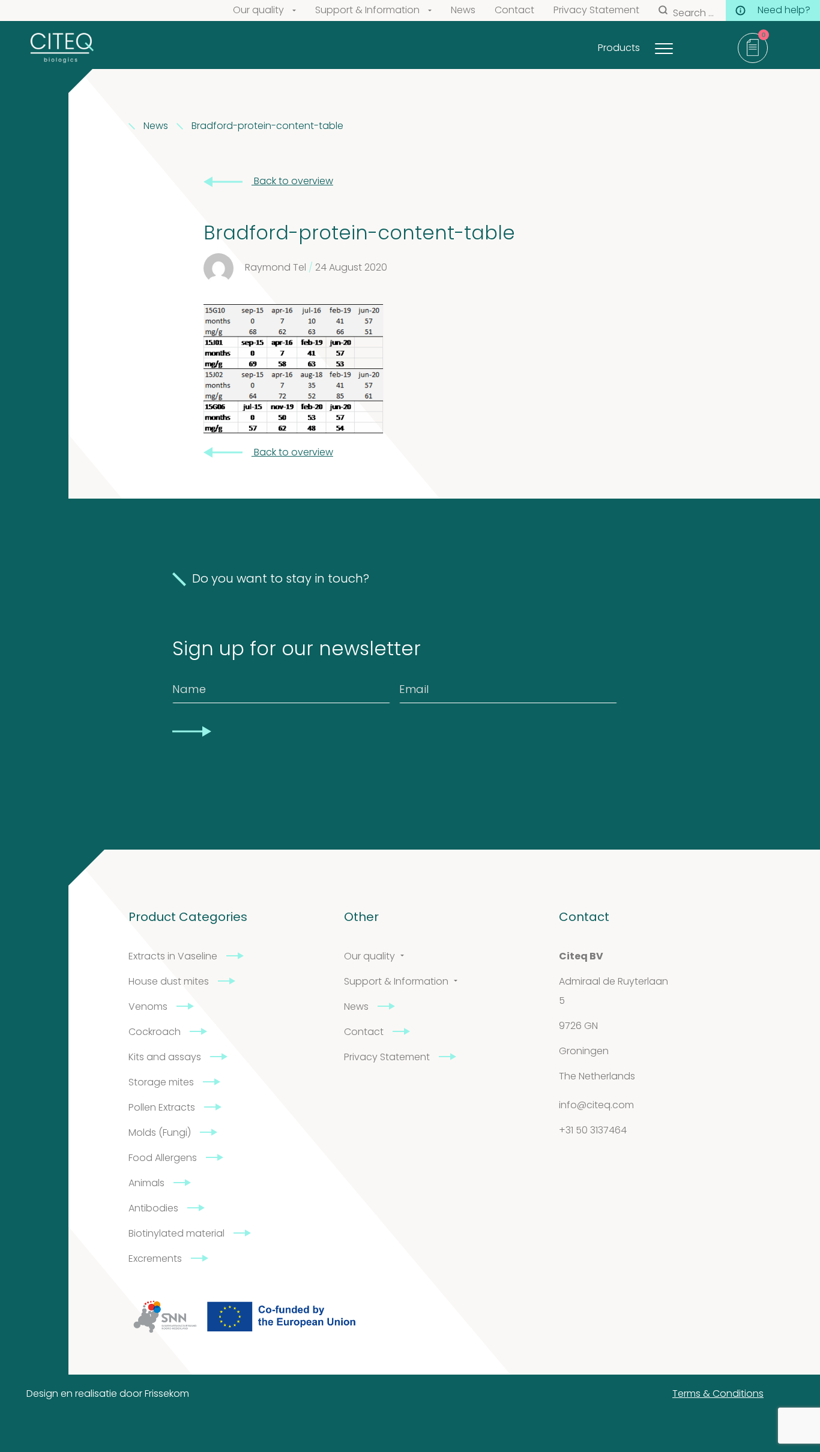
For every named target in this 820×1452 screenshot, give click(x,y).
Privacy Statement (596, 11)
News (463, 11)
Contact (514, 11)
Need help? (784, 11)
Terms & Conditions (718, 1394)
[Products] (679, 45)
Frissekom (167, 1394)
